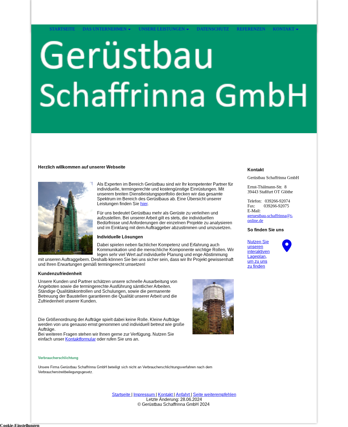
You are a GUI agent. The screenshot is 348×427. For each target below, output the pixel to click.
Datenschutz (213, 29)
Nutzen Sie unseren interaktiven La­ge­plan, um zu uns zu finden (258, 254)
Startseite (62, 29)
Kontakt (283, 29)
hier (143, 203)
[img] (174, 78)
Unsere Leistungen (162, 29)
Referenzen (251, 29)
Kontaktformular (80, 339)
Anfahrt (183, 394)
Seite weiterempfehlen (214, 394)
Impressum (144, 394)
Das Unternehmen (105, 29)
